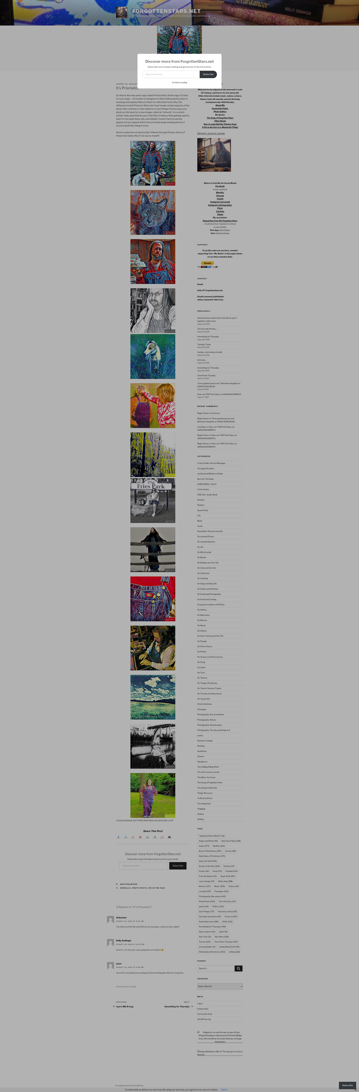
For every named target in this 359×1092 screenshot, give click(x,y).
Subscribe (208, 74)
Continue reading (179, 82)
